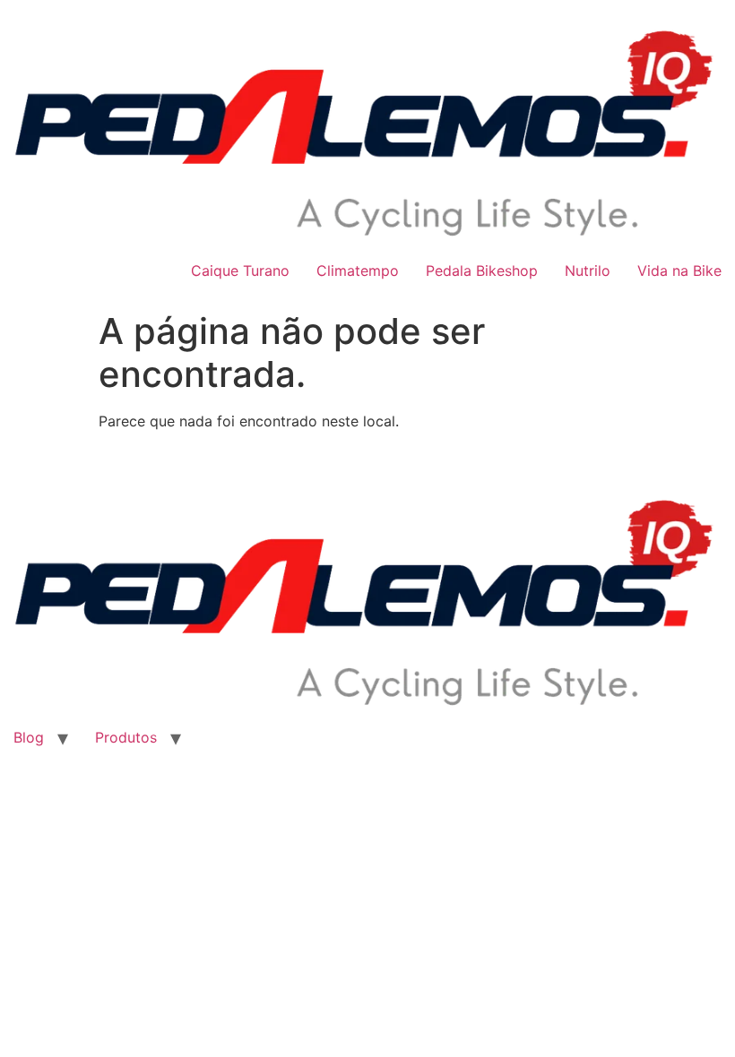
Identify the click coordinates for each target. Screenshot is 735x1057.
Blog (28, 737)
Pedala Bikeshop (482, 270)
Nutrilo (587, 270)
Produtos (126, 737)
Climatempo (357, 270)
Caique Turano (240, 270)
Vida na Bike (679, 270)
